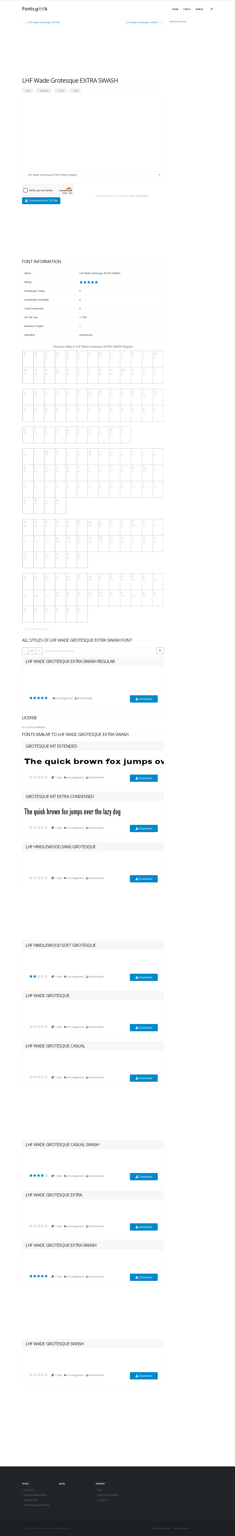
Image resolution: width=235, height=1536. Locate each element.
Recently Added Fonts (35, 1495)
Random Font (31, 1500)
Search (199, 9)
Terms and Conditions (139, 196)
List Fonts (29, 1490)
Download (145, 699)
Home (175, 9)
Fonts (186, 9)
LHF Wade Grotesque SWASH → (144, 22)
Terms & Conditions (161, 1528)
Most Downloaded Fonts (36, 1505)
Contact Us (103, 1500)
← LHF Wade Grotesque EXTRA (41, 22)
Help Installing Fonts (108, 1495)
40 (32, 650)
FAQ (100, 1490)
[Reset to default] (160, 650)
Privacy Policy (181, 1528)
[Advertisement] (93, 52)
